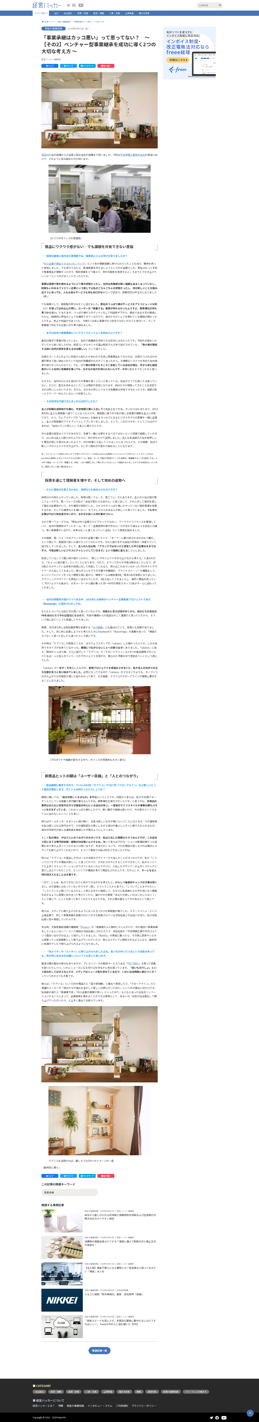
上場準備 (129, 13)
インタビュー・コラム (100, 1405)
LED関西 (98, 627)
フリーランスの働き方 (195, 1391)
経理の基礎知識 (171, 1391)
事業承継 (49, 1192)
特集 (60, 1405)
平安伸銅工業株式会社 (132, 155)
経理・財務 (83, 13)
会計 (56, 13)
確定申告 (152, 1391)
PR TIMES (133, 963)
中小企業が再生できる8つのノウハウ (64, 263)
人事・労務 (114, 13)
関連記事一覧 (99, 1350)
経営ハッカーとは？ (44, 1405)
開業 (139, 1391)
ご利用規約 (122, 1405)
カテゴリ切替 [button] (39, 13)
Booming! (50, 603)
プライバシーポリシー (144, 1405)
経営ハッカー (50, 21)
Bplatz (85, 927)
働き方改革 (144, 13)
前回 (43, 155)
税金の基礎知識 (64, 21)
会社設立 (68, 13)
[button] (49, 66)
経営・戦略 (98, 13)
